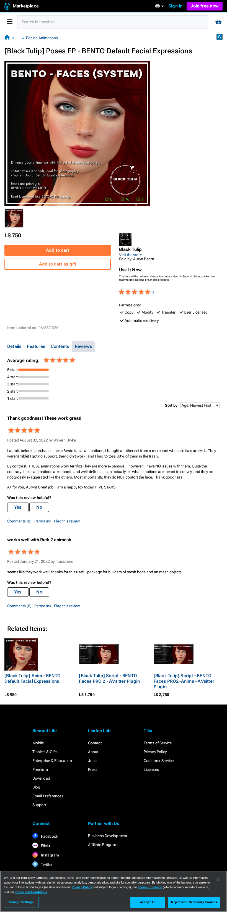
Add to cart (57, 250)
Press (93, 769)
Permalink (42, 521)
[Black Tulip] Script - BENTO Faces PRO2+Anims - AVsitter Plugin (184, 681)
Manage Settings (21, 902)
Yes (18, 507)
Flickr (45, 845)
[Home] (7, 38)
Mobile (38, 743)
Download (41, 778)
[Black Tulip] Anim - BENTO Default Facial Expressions (32, 678)
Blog (36, 787)
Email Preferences (47, 796)
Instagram (49, 855)
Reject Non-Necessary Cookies (194, 902)
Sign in (175, 6)
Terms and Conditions (31, 892)
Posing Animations (42, 38)
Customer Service (159, 760)
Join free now (204, 6)
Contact (95, 743)
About (93, 752)
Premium (40, 769)
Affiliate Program (102, 844)
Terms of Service (158, 743)
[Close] (218, 880)
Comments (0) (19, 521)
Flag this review (67, 521)
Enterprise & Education (52, 760)
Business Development (107, 836)
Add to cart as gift (57, 264)
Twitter (46, 864)
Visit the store (130, 255)
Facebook (49, 836)
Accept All (147, 902)
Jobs (92, 760)
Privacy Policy (155, 752)
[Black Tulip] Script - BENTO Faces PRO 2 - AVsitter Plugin (109, 678)
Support (39, 805)
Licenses (151, 769)
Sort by (171, 405)
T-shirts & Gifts (45, 752)
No (39, 507)
